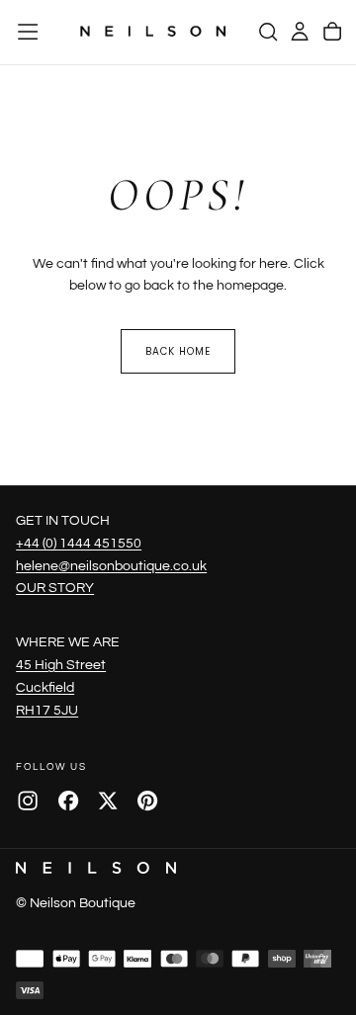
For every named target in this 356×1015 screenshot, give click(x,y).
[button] (28, 31)
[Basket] (332, 31)
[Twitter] (108, 800)
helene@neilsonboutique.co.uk (111, 565)
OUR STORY (55, 587)
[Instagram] (28, 800)
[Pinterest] (147, 800)
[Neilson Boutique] (96, 868)
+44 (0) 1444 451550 (78, 543)
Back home (178, 351)
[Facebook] (68, 800)
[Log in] (300, 31)
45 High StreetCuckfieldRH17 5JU (61, 687)
